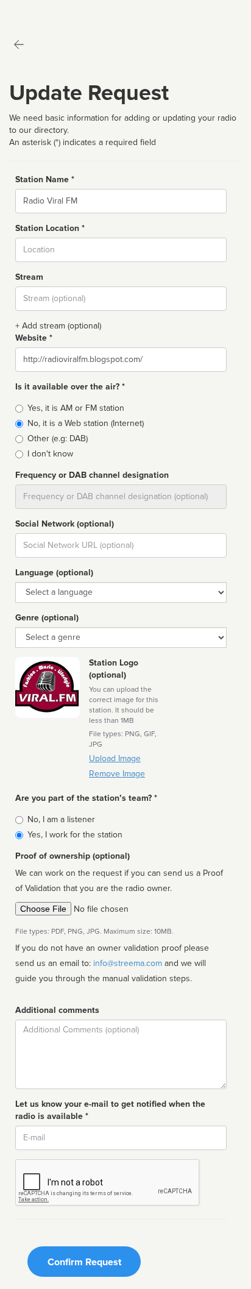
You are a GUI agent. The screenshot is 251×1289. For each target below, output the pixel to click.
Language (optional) (54, 572)
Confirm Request (84, 1262)
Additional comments (57, 1010)
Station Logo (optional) (113, 669)
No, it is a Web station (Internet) (85, 423)
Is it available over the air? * (70, 387)
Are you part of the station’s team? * (86, 798)
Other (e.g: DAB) (57, 438)
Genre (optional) (47, 618)
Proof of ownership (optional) (72, 856)
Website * (33, 338)
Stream (29, 277)
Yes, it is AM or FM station (75, 408)
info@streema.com (127, 963)
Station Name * (44, 179)
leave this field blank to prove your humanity (46, 12)
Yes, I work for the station (74, 834)
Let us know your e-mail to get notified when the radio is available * (110, 1110)
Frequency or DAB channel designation (92, 475)
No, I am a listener (61, 819)
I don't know (50, 454)
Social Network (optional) (64, 524)
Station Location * (50, 228)
